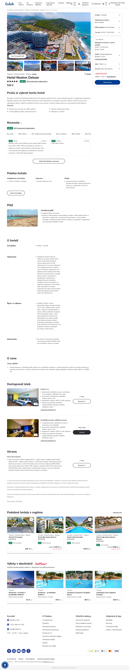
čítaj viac (10, 105)
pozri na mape (16, 193)
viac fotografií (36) (17, 56)
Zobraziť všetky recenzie (49, 161)
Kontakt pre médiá (49, 646)
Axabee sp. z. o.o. (48, 662)
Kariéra (44, 643)
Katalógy (109, 620)
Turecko (27, 10)
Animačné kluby (112, 626)
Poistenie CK (47, 633)
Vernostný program (83, 620)
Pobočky (45, 623)
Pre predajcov (30, 659)
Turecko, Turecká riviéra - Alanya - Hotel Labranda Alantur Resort (108, 519)
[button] (5, 665)
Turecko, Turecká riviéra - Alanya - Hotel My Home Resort (49, 519)
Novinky (109, 623)
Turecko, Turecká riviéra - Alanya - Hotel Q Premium (20, 519)
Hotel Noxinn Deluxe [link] (51, 10)
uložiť (89, 74)
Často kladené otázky (84, 623)
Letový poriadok (101, 59)
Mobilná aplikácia (82, 630)
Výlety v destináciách (114, 630)
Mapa (34, 74)
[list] (21, 123)
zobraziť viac (117, 512)
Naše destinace (19, 10)
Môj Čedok (79, 633)
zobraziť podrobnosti (48, 410)
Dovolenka (10, 10)
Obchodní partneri (49, 626)
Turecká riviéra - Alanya (37, 10)
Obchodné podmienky (50, 630)
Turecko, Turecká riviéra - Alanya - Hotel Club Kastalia (79, 519)
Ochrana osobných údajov (52, 636)
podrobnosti (111, 77)
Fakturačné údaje (48, 639)
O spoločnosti (47, 620)
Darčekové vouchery (83, 626)
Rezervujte (108, 82)
